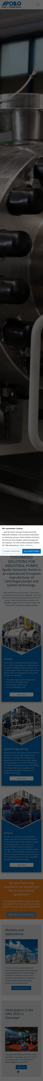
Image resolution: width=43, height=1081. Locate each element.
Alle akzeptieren (31, 551)
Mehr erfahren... (27, 545)
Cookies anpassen (11, 551)
